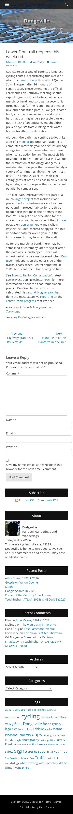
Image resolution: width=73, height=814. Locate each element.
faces (47, 723)
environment (38, 317)
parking (47, 735)
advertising (12, 710)
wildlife (62, 763)
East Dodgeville (28, 723)
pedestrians (59, 735)
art (23, 709)
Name (11, 420)
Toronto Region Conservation (31, 275)
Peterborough (13, 739)
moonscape (26, 142)
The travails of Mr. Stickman (43, 633)
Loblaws (38, 729)
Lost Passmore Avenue (39, 629)
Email (11, 433)
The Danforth (12, 758)
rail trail (17, 744)
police (43, 739)
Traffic (41, 757)
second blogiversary (40, 292)
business (51, 709)
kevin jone (12, 633)
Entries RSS (26, 500)
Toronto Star (27, 758)
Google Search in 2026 (20, 591)
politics (51, 740)
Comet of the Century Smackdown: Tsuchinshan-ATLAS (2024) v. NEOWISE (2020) (33, 641)
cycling (13, 317)
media (48, 729)
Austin (29, 709)
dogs (56, 717)
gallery (56, 724)
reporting (46, 297)
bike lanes (40, 710)
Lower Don (27, 80)
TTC (56, 757)
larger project (24, 199)
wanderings (12, 763)
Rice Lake (37, 744)
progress (30, 301)
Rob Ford (60, 744)
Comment (12, 373)
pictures (61, 220)
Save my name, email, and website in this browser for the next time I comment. (34, 467)
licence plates (25, 729)
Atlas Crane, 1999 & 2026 (22, 578)
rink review (49, 744)
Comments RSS (48, 500)
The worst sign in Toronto (38, 624)
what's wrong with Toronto (38, 763)
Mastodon (16, 557)
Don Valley (24, 317)
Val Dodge (38, 62)
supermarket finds (52, 751)
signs (20, 750)
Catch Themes (46, 807)
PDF (47, 280)
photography (30, 740)
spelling (32, 751)
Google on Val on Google (21, 582)
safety (9, 751)
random (26, 744)
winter (9, 767)
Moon (9, 587)
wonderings (22, 767)
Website (11, 447)
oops (37, 734)
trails (50, 758)
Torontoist (12, 311)
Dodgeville (36, 20)
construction (14, 301)
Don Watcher (29, 224)
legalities (11, 729)
